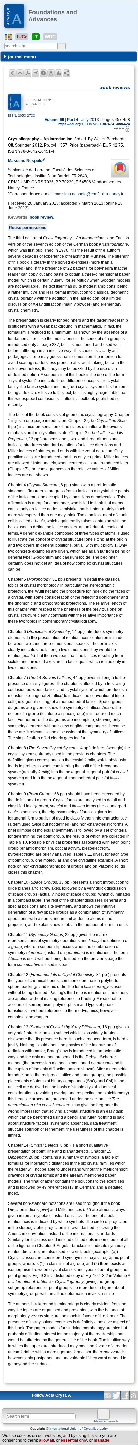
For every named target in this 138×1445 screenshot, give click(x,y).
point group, (54, 836)
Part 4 (72, 119)
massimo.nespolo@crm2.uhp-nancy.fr (89, 194)
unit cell (15, 1087)
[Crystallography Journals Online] (8, 37)
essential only (74, 1440)
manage (101, 1440)
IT (35, 36)
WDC (50, 36)
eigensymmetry (62, 812)
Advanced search (105, 1421)
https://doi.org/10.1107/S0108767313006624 (94, 124)
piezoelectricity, (96, 848)
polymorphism (66, 1004)
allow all (46, 1440)
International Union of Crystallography (78, 1428)
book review (41, 217)
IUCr (22, 36)
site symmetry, (60, 906)
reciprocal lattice (56, 1075)
